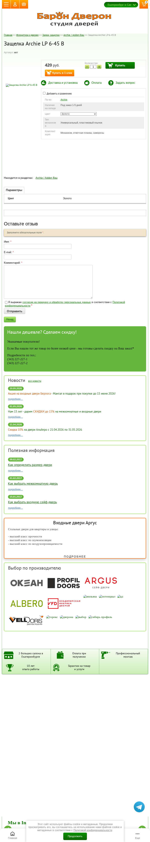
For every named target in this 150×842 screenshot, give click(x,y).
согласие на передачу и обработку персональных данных (56, 302)
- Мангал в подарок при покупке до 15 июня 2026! (62, 394)
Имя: (7, 241)
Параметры (14, 190)
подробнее (75, 556)
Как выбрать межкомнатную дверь (33, 484)
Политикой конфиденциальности (92, 830)
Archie (64, 99)
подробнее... (15, 398)
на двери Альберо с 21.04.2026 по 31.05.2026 (45, 430)
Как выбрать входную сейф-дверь (32, 502)
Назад (9, 319)
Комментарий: (13, 262)
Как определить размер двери (30, 465)
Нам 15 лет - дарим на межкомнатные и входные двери (54, 412)
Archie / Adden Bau (46, 178)
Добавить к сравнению (59, 93)
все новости (34, 381)
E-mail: (9, 252)
